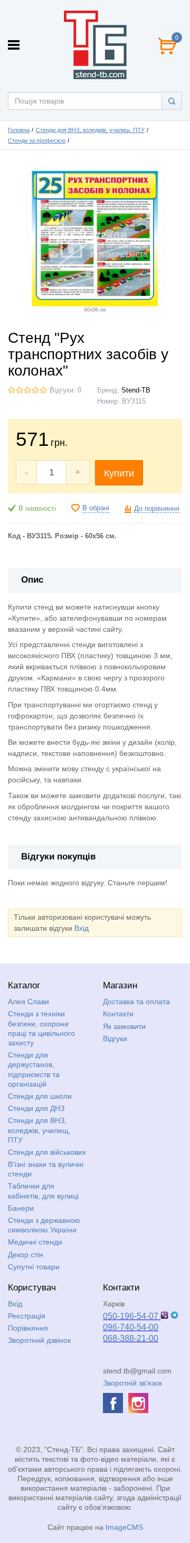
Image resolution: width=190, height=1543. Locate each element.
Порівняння (28, 1328)
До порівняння (156, 508)
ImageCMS (124, 1527)
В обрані (95, 508)
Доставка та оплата (136, 1001)
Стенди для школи (40, 1096)
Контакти (118, 1013)
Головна (19, 130)
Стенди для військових (47, 1152)
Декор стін (25, 1254)
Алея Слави (28, 1001)
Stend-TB (135, 390)
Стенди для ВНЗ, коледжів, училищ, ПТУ (90, 130)
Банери (21, 1208)
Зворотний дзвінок (39, 1340)
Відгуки (115, 1038)
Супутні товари (34, 1267)
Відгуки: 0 (65, 390)
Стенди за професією (36, 140)
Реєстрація (26, 1316)
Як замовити (124, 1026)
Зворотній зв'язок (132, 1383)
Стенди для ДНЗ (36, 1108)
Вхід (81, 928)
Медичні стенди (35, 1242)
